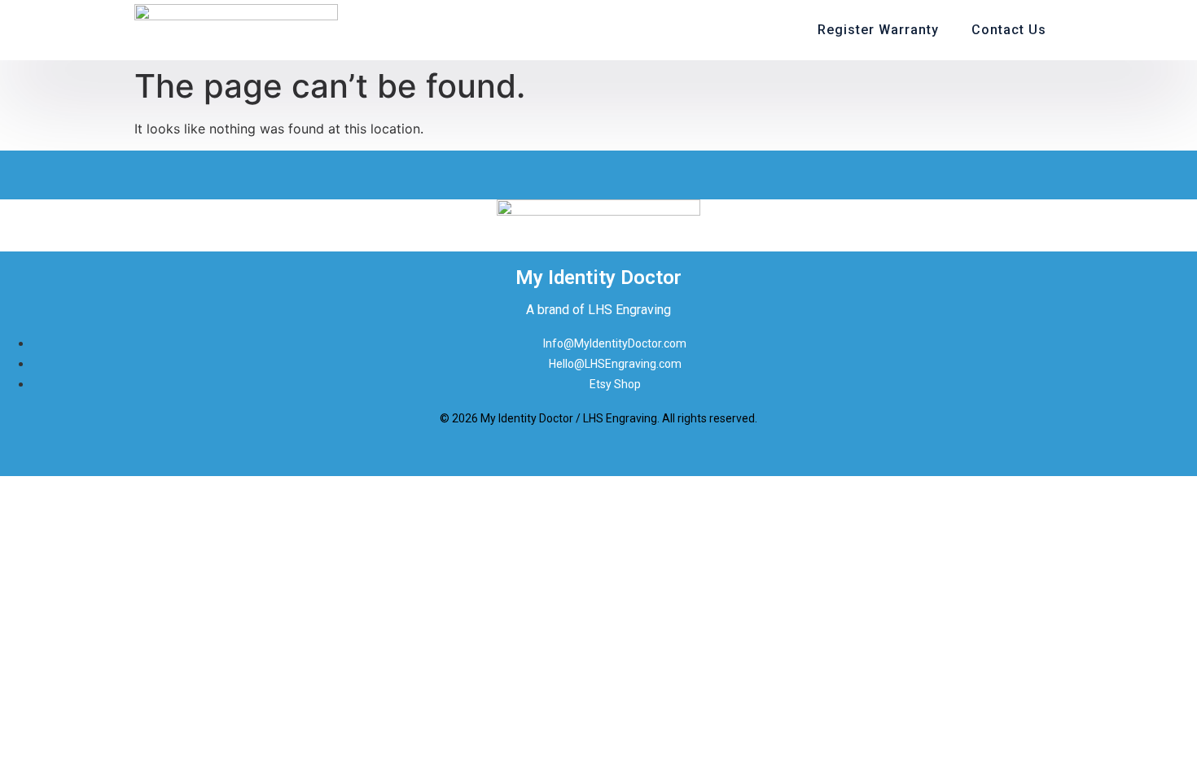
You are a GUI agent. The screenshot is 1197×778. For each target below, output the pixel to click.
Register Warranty (878, 29)
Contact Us (1008, 29)
